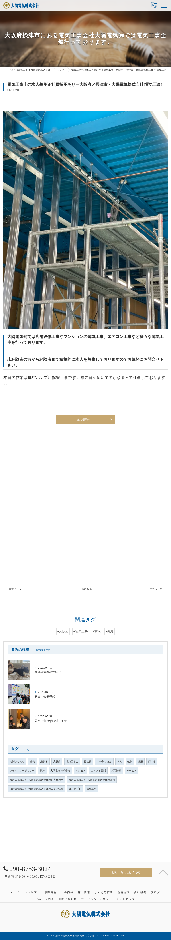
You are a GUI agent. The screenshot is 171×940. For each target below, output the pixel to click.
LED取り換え (104, 761)
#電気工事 (80, 631)
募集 (32, 761)
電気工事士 (72, 761)
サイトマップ (125, 899)
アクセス (80, 770)
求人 (119, 761)
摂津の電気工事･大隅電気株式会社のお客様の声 (36, 780)
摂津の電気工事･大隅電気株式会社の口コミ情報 (36, 789)
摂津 (42, 770)
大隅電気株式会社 (60, 770)
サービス (132, 770)
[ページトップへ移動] (163, 872)
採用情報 (116, 770)
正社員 (88, 761)
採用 (140, 761)
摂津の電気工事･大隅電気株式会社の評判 (92, 780)
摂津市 (152, 761)
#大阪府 (63, 631)
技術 (129, 761)
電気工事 (92, 789)
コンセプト (75, 789)
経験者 (44, 761)
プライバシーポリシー (22, 770)
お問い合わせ (17, 761)
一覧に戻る (85, 589)
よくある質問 (98, 770)
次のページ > (156, 589)
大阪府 (57, 761)
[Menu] (164, 5)
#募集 (110, 631)
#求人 (97, 631)
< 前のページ (14, 589)
